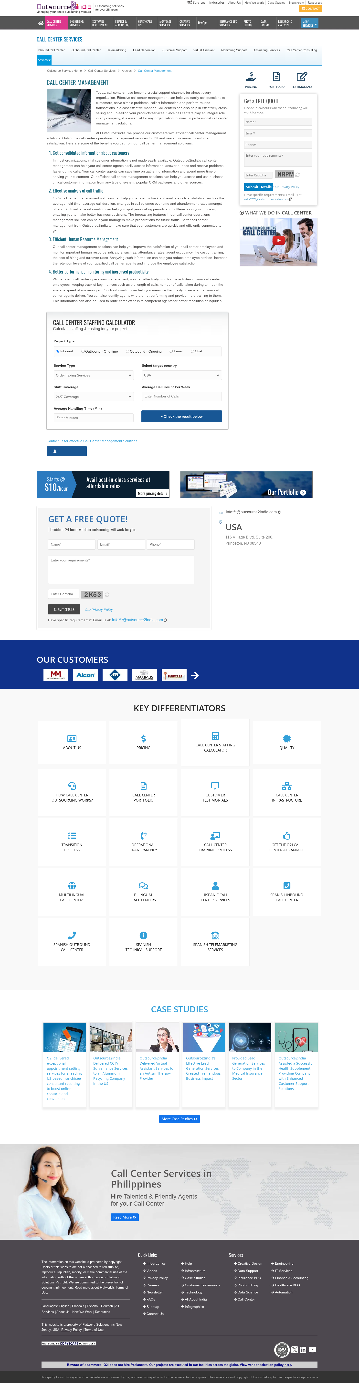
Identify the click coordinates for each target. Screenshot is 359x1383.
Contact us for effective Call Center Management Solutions (92, 441)
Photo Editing (248, 1285)
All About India (196, 1299)
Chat (198, 351)
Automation (284, 1292)
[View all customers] (195, 675)
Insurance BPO (249, 1278)
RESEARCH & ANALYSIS (285, 23)
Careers (153, 1285)
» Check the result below (182, 416)
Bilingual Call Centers (143, 897)
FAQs (151, 1299)
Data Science (248, 1292)
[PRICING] (251, 77)
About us (72, 747)
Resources (315, 2)
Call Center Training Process (215, 847)
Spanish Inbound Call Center (286, 897)
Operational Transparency (143, 847)
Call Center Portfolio (143, 797)
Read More (123, 1217)
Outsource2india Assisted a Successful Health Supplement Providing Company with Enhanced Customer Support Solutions (296, 1073)
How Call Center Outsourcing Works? (72, 797)
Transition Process (72, 847)
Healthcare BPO (287, 1285)
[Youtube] (312, 1351)
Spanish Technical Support (144, 947)
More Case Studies (178, 1118)
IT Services (283, 1271)
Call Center (246, 1299)
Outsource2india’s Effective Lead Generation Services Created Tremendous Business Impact (203, 1068)
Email (178, 351)
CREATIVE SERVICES (185, 23)
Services (198, 2)
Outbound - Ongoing (146, 351)
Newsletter (155, 1292)
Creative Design (250, 1263)
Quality (286, 747)
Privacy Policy (71, 1330)
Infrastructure (195, 1271)
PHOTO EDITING (248, 23)
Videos (152, 1271)
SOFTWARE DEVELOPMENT (100, 23)
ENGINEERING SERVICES (77, 23)
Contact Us (155, 1314)
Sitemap (153, 1307)
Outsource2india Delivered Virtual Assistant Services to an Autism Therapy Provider (156, 1068)
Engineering (284, 1263)
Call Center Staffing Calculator (215, 747)
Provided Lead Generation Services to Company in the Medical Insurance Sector (248, 1068)
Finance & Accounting (291, 1278)
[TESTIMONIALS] (302, 77)
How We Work (254, 2)
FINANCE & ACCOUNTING (122, 23)
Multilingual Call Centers (72, 897)
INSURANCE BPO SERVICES (228, 23)
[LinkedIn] (303, 1351)
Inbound (66, 351)
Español (92, 1306)
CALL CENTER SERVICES (54, 23)
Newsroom (296, 2)
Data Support (248, 1271)
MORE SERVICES (308, 23)
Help (188, 1263)
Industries (216, 2)
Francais (78, 1306)
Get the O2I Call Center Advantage (286, 847)
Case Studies (276, 2)
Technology (193, 1292)
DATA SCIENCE (265, 23)
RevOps (202, 22)
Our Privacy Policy (286, 186)
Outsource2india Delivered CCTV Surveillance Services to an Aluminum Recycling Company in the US (110, 1071)
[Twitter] (294, 1354)
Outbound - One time (101, 351)
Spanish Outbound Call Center (71, 947)
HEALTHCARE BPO (145, 23)
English (64, 1306)
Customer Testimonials (215, 797)
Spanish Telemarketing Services (215, 947)
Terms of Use (94, 1330)
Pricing (144, 747)
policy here (282, 1365)
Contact (312, 8)
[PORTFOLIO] (276, 77)
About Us (234, 2)
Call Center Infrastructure (287, 797)
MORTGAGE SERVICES (165, 23)
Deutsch (107, 1306)
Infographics (194, 1307)
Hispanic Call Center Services (215, 897)
